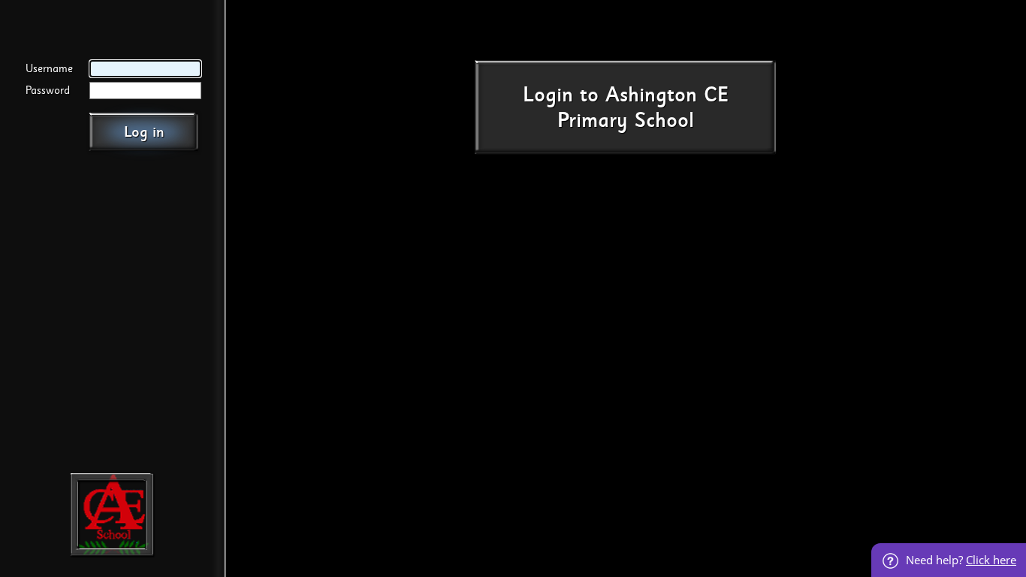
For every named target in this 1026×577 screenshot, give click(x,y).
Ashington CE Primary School (643, 108)
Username (49, 69)
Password (48, 90)
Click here (991, 559)
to (589, 95)
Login (548, 95)
